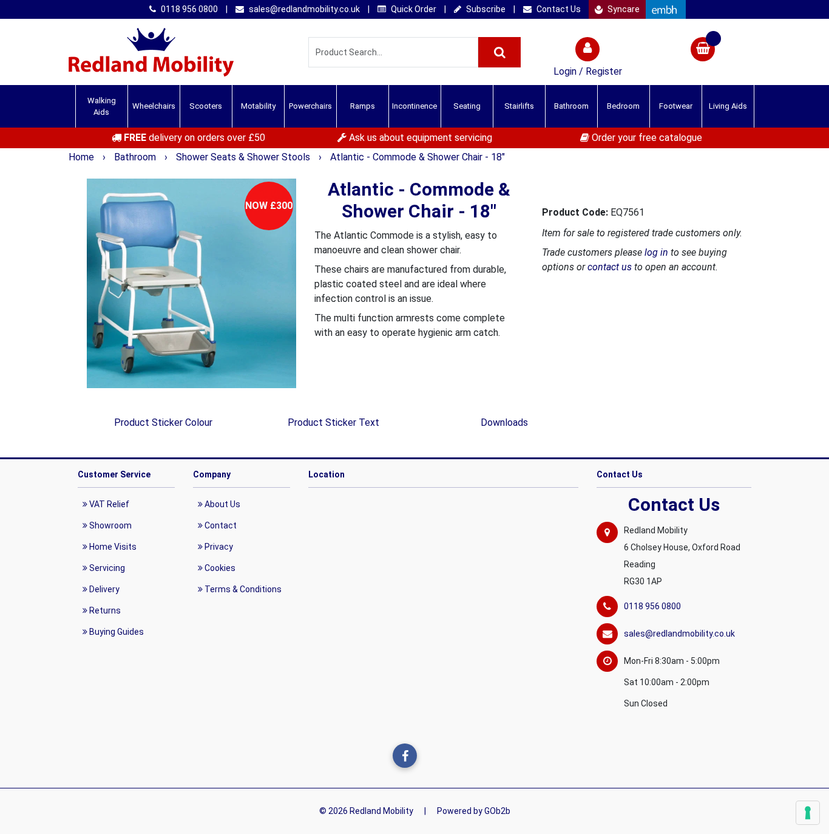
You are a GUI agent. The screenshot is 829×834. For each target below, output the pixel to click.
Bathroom (136, 157)
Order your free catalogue (645, 137)
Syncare (623, 9)
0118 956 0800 (188, 9)
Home (82, 157)
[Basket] (703, 50)
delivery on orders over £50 (194, 137)
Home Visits (112, 547)
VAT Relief (108, 504)
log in (656, 252)
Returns (104, 610)
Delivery (103, 589)
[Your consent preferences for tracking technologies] (807, 812)
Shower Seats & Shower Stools (244, 157)
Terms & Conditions (242, 589)
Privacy (218, 547)
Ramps (362, 106)
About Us (221, 504)
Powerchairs (310, 106)
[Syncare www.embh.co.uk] (666, 9)
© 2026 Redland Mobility (366, 811)
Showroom (109, 525)
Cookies (219, 568)
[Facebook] (405, 755)
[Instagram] (429, 755)
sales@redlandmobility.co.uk (303, 9)
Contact (220, 525)
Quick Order (412, 9)
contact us (609, 267)
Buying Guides (115, 632)
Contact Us (558, 9)
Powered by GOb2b (473, 811)
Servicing (106, 568)
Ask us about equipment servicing (419, 137)
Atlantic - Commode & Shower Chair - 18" (417, 157)
